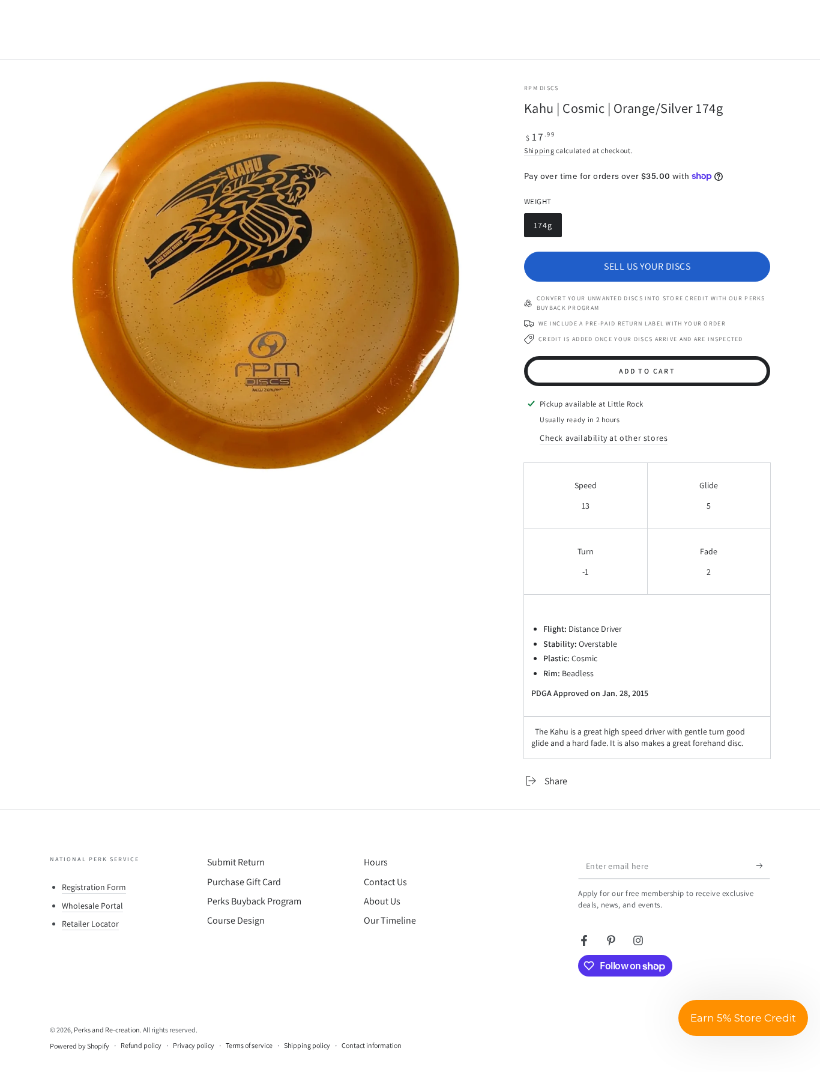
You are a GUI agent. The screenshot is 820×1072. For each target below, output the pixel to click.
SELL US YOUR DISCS (647, 266)
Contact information (372, 1045)
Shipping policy (307, 1045)
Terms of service (249, 1045)
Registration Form (94, 887)
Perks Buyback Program (254, 901)
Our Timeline (390, 920)
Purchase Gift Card (244, 882)
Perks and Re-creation (107, 1029)
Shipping (539, 150)
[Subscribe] (763, 865)
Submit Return (236, 862)
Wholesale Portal (92, 905)
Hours (376, 862)
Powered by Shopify (79, 1045)
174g (547, 228)
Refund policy (141, 1045)
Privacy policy (193, 1045)
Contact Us (385, 882)
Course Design (236, 920)
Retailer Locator (90, 923)
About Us (382, 901)
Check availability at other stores (604, 437)
